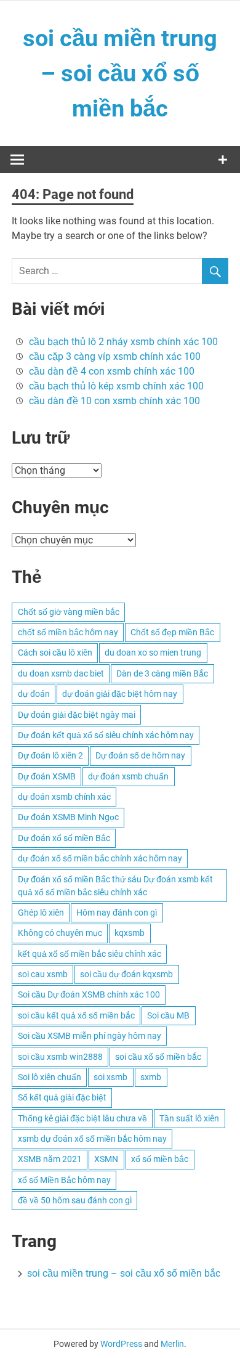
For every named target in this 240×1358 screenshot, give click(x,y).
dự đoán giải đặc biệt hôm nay (119, 694)
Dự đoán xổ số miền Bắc (64, 838)
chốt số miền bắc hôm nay (68, 632)
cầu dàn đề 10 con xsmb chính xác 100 (114, 401)
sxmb (150, 1077)
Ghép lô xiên (41, 912)
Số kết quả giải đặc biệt (62, 1097)
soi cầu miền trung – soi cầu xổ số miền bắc (120, 73)
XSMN (106, 1159)
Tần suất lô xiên (189, 1118)
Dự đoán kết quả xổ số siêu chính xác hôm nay (106, 735)
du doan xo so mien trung (153, 652)
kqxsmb (129, 933)
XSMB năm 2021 (50, 1159)
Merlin (172, 1344)
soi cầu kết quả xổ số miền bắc (76, 1015)
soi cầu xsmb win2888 (60, 1057)
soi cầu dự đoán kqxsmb (126, 974)
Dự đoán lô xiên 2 (50, 755)
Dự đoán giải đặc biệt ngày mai (76, 715)
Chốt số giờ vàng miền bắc (68, 612)
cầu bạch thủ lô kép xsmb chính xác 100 (116, 386)
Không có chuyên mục (60, 933)
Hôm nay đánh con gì (116, 912)
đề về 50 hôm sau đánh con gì (75, 1200)
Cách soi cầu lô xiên (55, 652)
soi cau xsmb (43, 974)
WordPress (121, 1344)
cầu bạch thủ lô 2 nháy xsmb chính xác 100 (123, 342)
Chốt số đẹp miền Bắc (172, 632)
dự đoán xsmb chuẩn (128, 776)
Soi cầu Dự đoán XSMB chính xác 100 (89, 994)
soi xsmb (110, 1077)
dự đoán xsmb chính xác (64, 797)
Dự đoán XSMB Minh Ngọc (68, 817)
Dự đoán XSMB (47, 776)
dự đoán (34, 694)
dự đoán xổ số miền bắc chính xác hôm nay (100, 858)
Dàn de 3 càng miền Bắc (162, 673)
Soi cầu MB (168, 1015)
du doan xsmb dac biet (61, 673)
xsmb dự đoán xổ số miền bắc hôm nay (92, 1139)
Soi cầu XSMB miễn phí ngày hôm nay (89, 1036)
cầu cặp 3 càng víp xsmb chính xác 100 (115, 356)
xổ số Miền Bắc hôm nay (64, 1180)
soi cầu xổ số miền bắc (158, 1057)
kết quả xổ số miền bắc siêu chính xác (89, 954)
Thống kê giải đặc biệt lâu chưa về (82, 1118)
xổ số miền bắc (159, 1159)
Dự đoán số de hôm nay (140, 755)
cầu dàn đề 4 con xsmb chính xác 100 (111, 371)
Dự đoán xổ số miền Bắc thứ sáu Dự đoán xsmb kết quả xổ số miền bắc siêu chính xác (115, 885)
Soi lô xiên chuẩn (49, 1077)
